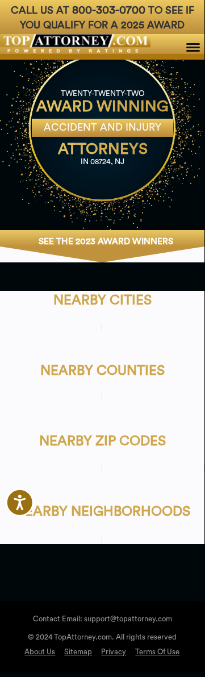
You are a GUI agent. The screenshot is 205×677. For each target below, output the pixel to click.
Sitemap (78, 651)
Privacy (113, 651)
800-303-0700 (108, 10)
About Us (39, 651)
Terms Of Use (157, 651)
